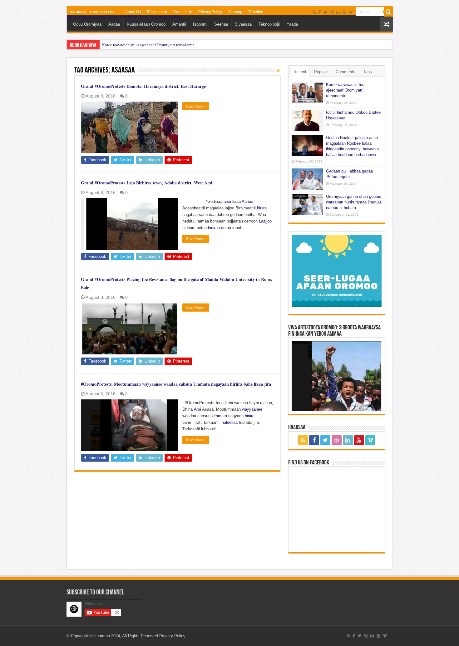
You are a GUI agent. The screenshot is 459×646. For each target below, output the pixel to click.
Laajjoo (265, 221)
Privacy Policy (210, 12)
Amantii (179, 24)
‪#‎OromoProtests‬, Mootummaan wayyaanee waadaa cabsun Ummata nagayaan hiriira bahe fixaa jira (176, 384)
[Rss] (314, 12)
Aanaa (247, 201)
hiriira (262, 208)
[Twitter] (325, 12)
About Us (133, 12)
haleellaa (230, 422)
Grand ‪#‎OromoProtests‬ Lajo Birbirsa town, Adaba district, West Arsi (146, 182)
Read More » (195, 106)
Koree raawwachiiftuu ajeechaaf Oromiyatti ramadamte (148, 45)
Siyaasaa (243, 24)
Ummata (219, 415)
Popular (321, 71)
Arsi (197, 409)
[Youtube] (344, 12)
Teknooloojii (269, 24)
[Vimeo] (350, 12)
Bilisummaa (157, 12)
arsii (227, 201)
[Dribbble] (331, 12)
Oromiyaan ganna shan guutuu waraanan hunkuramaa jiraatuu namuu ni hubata (353, 202)
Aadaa (114, 24)
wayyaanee (252, 409)
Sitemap (235, 12)
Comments (345, 71)
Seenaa (221, 24)
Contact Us (182, 12)
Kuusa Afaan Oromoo (146, 24)
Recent (300, 71)
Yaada (292, 24)
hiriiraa (214, 227)
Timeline (256, 12)
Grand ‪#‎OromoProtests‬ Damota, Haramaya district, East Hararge (143, 86)
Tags (367, 71)
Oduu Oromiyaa (87, 24)
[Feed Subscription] (278, 70)
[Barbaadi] (388, 12)
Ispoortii (200, 24)
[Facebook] (320, 12)
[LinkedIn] (338, 12)
